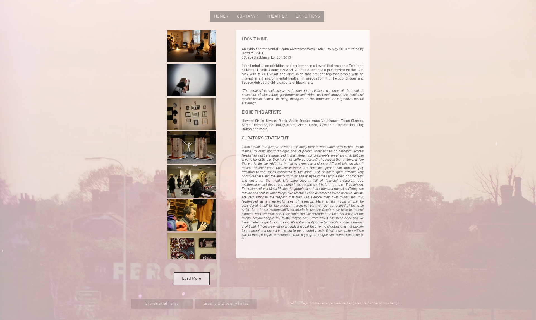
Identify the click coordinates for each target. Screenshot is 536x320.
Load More (191, 278)
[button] (277, 16)
